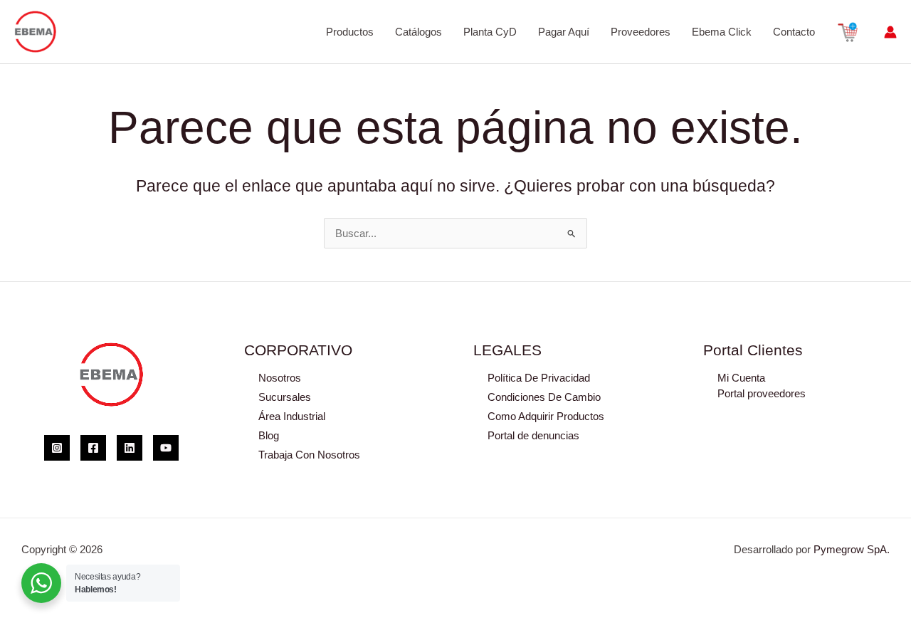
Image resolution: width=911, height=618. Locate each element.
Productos (350, 32)
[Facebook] (93, 448)
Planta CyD (490, 32)
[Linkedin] (129, 448)
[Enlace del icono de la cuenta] (890, 32)
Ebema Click (722, 32)
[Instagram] (57, 448)
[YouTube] (166, 448)
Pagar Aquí (563, 32)
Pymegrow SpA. (851, 549)
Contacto (794, 32)
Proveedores (640, 32)
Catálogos (418, 32)
